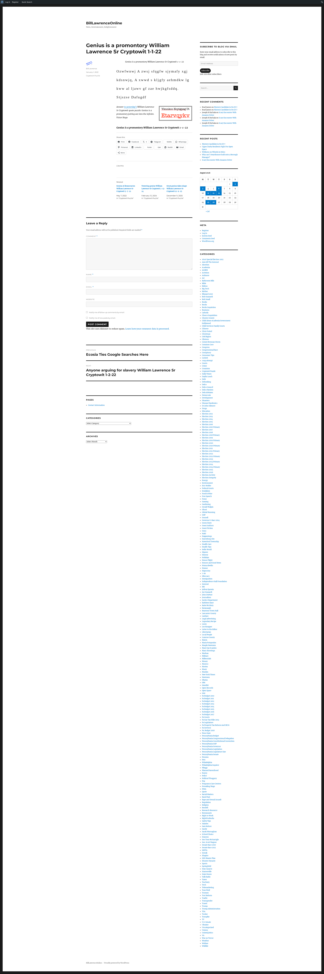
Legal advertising (209, 619)
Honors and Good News (211, 563)
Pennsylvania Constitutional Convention (218, 741)
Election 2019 (207, 438)
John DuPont (207, 595)
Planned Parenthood (210, 770)
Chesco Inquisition (209, 315)
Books (204, 302)
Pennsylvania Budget (210, 736)
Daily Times (206, 374)
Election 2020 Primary (211, 446)
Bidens (205, 286)
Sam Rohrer (207, 826)
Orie (203, 693)
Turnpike (205, 917)
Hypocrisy (206, 571)
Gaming (205, 502)
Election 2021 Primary (211, 451)
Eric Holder (206, 486)
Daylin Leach (207, 376)
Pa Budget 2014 (208, 706)
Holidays (205, 557)
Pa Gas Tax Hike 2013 (210, 720)
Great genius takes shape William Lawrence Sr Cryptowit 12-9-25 (177, 188)
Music (204, 669)
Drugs (204, 408)
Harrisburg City (208, 539)
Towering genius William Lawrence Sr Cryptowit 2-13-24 (153, 188)
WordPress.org (208, 241)
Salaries (205, 824)
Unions (205, 930)
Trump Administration (211, 909)
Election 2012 (207, 414)
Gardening (206, 504)
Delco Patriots (207, 390)
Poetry (204, 773)
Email (90, 287)
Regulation (206, 802)
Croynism (206, 368)
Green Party (206, 523)
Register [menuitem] (15, 2)
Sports (204, 863)
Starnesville (206, 871)
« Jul (207, 211)
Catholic (205, 313)
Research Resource (209, 810)
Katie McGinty (207, 605)
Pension (205, 757)
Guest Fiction (207, 528)
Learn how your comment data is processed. (147, 328)
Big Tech (205, 289)
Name (89, 274)
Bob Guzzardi (207, 297)
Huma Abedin (207, 565)
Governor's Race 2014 (211, 520)
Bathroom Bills (208, 281)
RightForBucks (208, 818)
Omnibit (205, 685)
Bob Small (206, 299)
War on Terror (208, 938)
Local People (207, 635)
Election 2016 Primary (211, 427)
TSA (203, 911)
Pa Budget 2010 (208, 696)
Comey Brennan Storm (211, 342)
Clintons (205, 339)
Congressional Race (210, 350)
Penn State (206, 733)
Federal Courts (208, 488)
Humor (205, 568)
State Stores (207, 874)
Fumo (204, 499)
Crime (204, 366)
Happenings (207, 536)
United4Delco (207, 933)
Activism (205, 273)
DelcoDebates (207, 392)
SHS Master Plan (208, 858)
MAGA (204, 640)
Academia (206, 267)
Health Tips (206, 547)
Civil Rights (206, 337)
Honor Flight (207, 560)
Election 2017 (207, 430)
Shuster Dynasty (208, 861)
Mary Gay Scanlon (209, 648)
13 (219, 193)
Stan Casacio (207, 869)
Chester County (208, 318)
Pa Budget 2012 (208, 701)
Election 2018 (207, 432)
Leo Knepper (207, 627)
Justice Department (210, 600)
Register (205, 230)
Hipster (205, 552)
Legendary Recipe (209, 621)
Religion (205, 805)
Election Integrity (209, 478)
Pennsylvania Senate (210, 754)
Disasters (206, 400)
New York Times (208, 675)
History (205, 555)
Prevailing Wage (208, 786)
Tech (204, 885)
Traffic (205, 898)
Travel (204, 903)
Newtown (206, 677)
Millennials (206, 659)
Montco (205, 664)
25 (208, 202)
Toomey (205, 893)
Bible (204, 283)
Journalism (206, 597)
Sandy (204, 829)
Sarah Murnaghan (209, 832)
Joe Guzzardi (207, 592)
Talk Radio (206, 877)
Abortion (205, 265)
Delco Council (207, 387)
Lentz (204, 624)
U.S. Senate (206, 922)
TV (203, 919)
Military (205, 656)
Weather (205, 941)
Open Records (207, 688)
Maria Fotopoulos (209, 643)
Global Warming (208, 512)
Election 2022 (207, 454)
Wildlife (205, 946)
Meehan (205, 653)
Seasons (205, 837)
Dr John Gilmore (208, 406)
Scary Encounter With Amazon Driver (217, 160)
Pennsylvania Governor (211, 746)
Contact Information (96, 405)
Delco (204, 384)
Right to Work (207, 816)
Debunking (206, 382)
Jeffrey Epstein (208, 589)
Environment (207, 483)
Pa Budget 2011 (208, 698)
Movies (205, 667)
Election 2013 (207, 416)
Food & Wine (207, 494)
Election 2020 (207, 443)
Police (204, 776)
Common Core (208, 345)
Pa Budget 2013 (208, 704)
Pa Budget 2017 (208, 714)
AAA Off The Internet (210, 262)
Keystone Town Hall (210, 611)
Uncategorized (208, 927)
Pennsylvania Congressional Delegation (218, 738)
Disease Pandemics (209, 403)
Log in (204, 233)
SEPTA (204, 850)
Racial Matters (208, 794)
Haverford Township (210, 541)
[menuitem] (2, 2)
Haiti (204, 533)
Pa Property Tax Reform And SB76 (215, 725)
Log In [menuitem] (7, 2)
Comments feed (208, 238)
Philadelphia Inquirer (210, 765)
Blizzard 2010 (207, 294)
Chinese (205, 329)
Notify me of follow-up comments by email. (107, 312)
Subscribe (205, 71)
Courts (204, 363)
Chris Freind (207, 331)
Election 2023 (207, 459)
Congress (206, 347)
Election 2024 (207, 464)
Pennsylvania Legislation (212, 749)
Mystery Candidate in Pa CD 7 (225, 107)
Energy (205, 480)
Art (203, 278)
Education (206, 411)
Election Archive (208, 475)
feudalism (206, 491)
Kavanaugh (206, 608)
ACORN (205, 270)
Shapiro (205, 855)
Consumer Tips (208, 355)
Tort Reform (207, 895)
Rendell (205, 808)
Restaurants (207, 813)
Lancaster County (209, 613)
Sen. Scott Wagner (209, 842)
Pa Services (206, 728)
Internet (205, 584)
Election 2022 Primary (211, 456)
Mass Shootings (208, 651)
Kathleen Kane (208, 603)
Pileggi (204, 768)
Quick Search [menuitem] (27, 2)
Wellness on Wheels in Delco (213, 152)
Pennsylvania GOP (209, 744)
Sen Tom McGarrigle (210, 840)
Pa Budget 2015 (208, 709)
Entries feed (207, 236)
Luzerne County (208, 637)
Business (205, 310)
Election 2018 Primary (211, 435)
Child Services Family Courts (213, 326)
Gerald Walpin (207, 507)
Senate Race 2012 (209, 848)
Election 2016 (207, 424)
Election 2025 (207, 470)
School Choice (207, 834)
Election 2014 (207, 419)
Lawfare (205, 616)
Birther (205, 291)
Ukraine (205, 925)
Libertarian (206, 632)
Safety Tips (206, 821)
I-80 (204, 573)
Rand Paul (206, 797)
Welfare (205, 943)
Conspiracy (206, 353)
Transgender (207, 901)
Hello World (207, 549)
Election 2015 (207, 422)
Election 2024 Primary (211, 467)
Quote (204, 792)
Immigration (207, 579)
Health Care (206, 544)
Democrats (206, 395)
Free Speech (207, 496)
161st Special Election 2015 (212, 259)
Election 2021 (207, 448)
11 (208, 193)
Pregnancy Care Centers (211, 784)
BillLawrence (91, 69)
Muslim (205, 672)
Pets (203, 760)
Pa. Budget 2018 (208, 730)
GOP (203, 515)
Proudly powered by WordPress (116, 963)
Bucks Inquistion (209, 307)
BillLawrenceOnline (104, 23)
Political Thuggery (209, 778)
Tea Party (205, 882)
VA (203, 935)
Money (205, 661)
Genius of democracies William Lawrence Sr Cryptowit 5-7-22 (125, 188)
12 (213, 193)
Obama (205, 680)
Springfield (206, 866)
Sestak (204, 853)
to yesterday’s (130, 107)
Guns (204, 531)
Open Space (206, 691)
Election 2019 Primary (211, 440)
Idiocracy (205, 576)
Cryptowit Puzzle (93, 76)
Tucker (205, 914)
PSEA (204, 789)
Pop (203, 781)
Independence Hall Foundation (214, 581)
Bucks (204, 305)
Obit (203, 683)
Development (207, 398)
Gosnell (205, 518)
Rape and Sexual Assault (211, 800)
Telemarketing (208, 887)
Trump (205, 906)
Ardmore (205, 275)
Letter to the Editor (209, 629)
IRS (203, 587)
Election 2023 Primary (211, 462)
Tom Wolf (206, 890)
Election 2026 (207, 472)
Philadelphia (207, 762)
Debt (204, 379)
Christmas (206, 334)
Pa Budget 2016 (208, 712)
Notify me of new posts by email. (102, 318)
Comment (92, 236)
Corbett (205, 358)
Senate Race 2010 (209, 845)
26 (213, 202)
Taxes (204, 879)
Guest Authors (208, 526)
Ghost (204, 510)
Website (90, 299)
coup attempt (207, 361)
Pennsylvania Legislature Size (214, 752)
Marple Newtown (209, 645)
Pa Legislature (207, 722)
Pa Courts (206, 717)
